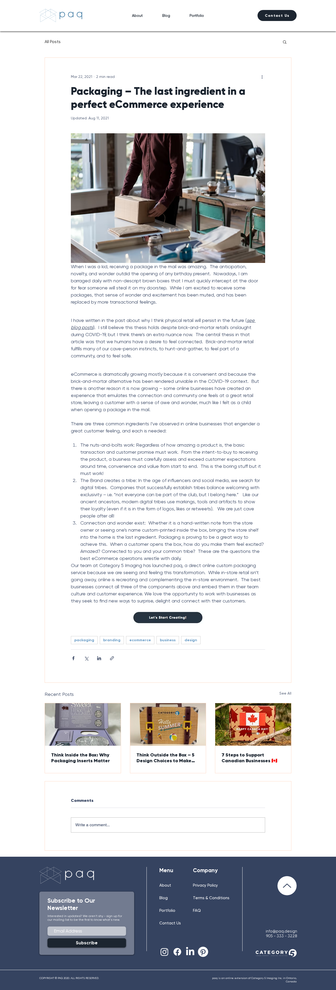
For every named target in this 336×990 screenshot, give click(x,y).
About (165, 885)
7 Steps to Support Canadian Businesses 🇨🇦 (249, 758)
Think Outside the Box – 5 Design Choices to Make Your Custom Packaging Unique (165, 758)
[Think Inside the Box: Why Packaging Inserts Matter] (83, 724)
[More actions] (262, 76)
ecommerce (140, 640)
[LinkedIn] (190, 952)
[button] (284, 42)
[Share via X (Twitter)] (86, 658)
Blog (163, 898)
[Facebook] (177, 952)
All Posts (53, 41)
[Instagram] (164, 952)
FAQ (197, 910)
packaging (84, 640)
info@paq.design (281, 931)
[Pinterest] (203, 952)
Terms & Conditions (211, 898)
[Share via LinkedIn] (99, 658)
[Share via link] (111, 658)
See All (285, 693)
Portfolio (167, 910)
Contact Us (170, 923)
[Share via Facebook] (73, 658)
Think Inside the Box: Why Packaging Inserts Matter (80, 758)
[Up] (287, 885)
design (191, 640)
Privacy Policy (205, 885)
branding (111, 640)
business (168, 640)
